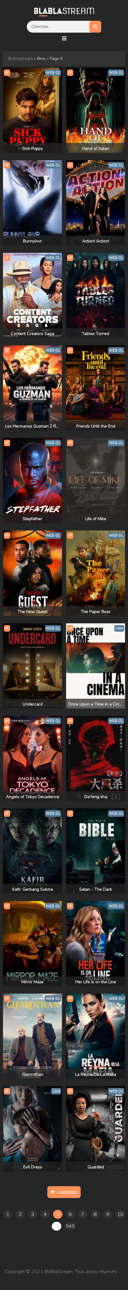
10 (120, 1214)
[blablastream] (64, 10)
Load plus (67, 1192)
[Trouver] (95, 27)
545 (70, 1226)
